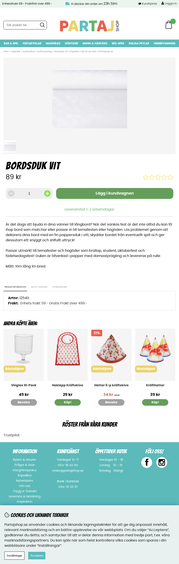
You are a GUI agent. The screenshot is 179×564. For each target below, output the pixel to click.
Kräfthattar (155, 385)
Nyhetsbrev (24, 480)
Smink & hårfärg (95, 43)
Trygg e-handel (24, 491)
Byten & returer (24, 459)
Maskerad (53, 43)
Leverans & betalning (24, 496)
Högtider (71, 43)
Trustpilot (11, 435)
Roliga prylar (139, 43)
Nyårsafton (29, 51)
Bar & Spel (11, 43)
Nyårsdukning (44, 51)
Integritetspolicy (25, 470)
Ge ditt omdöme (39, 287)
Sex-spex (118, 43)
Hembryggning (164, 43)
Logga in (170, 3)
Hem (6, 51)
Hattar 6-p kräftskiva (111, 385)
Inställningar (14, 555)
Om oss (24, 486)
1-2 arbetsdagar (100, 209)
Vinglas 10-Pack (23, 385)
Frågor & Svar (25, 465)
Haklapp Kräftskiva (67, 385)
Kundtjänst (149, 3)
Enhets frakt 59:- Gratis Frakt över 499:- (53, 303)
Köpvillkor (25, 475)
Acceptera (36, 555)
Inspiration (24, 501)
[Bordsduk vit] (89, 135)
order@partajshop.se (68, 470)
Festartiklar (32, 43)
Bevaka (24, 402)
